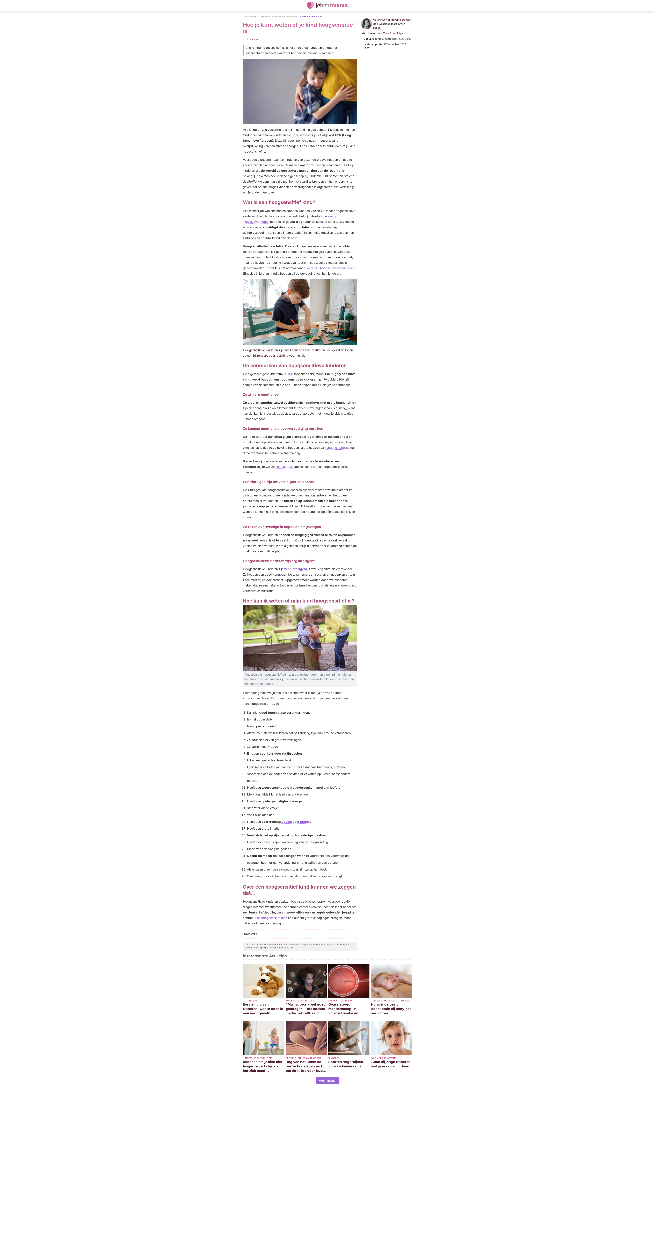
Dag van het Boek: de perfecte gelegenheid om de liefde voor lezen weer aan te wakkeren (305, 1066)
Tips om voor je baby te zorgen (390, 1000)
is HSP (288, 374)
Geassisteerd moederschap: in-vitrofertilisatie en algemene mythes (343, 1008)
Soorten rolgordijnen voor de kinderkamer (345, 1064)
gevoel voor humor (295, 821)
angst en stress (337, 447)
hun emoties (284, 467)
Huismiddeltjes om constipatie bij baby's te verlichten (391, 1008)
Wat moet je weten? (383, 1058)
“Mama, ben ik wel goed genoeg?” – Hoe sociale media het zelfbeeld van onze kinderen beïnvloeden (306, 1008)
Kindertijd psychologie (300, 1000)
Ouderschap (249, 16)
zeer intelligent (295, 569)
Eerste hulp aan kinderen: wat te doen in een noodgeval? (263, 1008)
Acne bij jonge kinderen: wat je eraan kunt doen (391, 1064)
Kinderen (334, 1058)
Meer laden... (328, 1080)
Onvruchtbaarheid (340, 1000)
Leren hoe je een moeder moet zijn (278, 16)
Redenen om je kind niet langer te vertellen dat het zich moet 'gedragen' (262, 1066)
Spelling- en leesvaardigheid (304, 1058)
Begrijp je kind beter (311, 16)
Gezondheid (250, 1000)
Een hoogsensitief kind (271, 918)
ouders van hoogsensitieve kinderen (329, 268)
